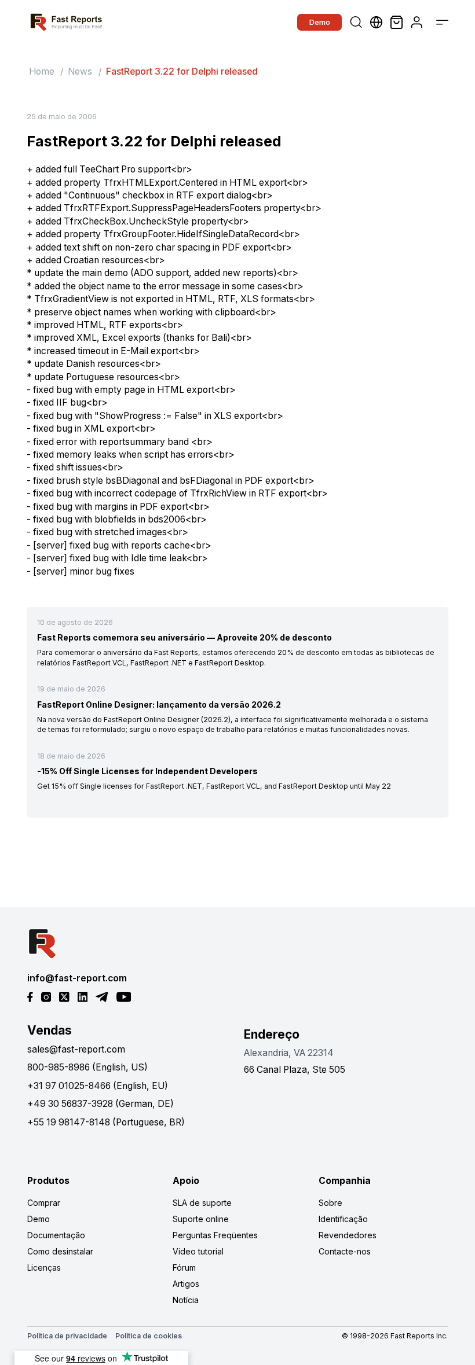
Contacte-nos (345, 1251)
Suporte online (201, 1219)
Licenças (44, 1267)
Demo (319, 22)
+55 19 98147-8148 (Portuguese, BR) (106, 1122)
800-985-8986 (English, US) (87, 1067)
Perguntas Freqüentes (215, 1235)
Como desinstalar (60, 1251)
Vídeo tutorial (198, 1251)
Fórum (184, 1267)
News (80, 71)
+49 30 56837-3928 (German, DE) (100, 1103)
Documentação (56, 1235)
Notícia (186, 1300)
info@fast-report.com (77, 978)
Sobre (330, 1203)
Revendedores (348, 1235)
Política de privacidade (67, 1335)
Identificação (343, 1219)
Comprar (43, 1203)
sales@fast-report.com (76, 1049)
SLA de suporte (202, 1203)
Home (41, 71)
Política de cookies (148, 1335)
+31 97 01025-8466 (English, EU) (97, 1085)
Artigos (186, 1284)
